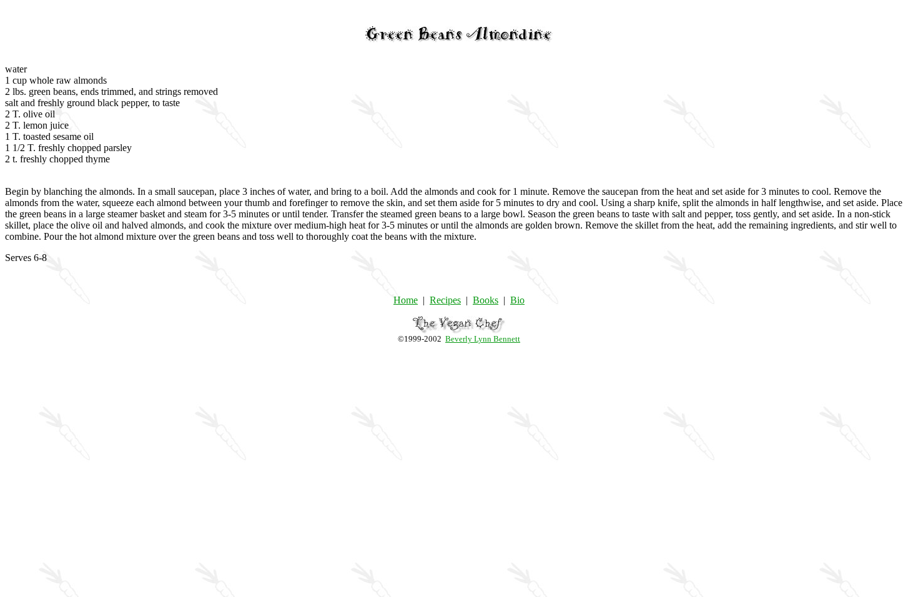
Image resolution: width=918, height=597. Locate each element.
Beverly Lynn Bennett (482, 338)
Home (405, 300)
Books (485, 300)
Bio (517, 300)
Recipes (445, 300)
